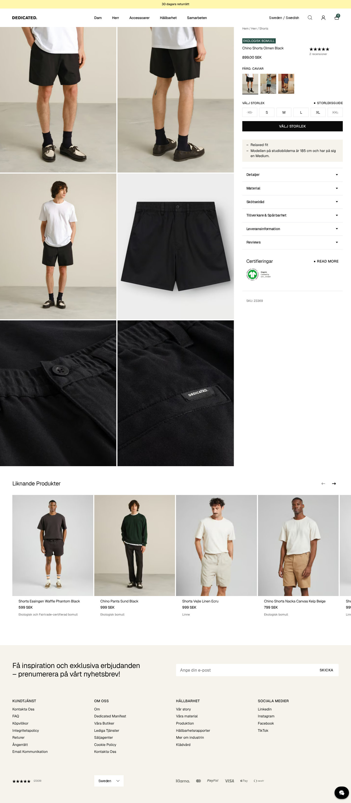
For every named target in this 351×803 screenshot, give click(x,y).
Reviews (253, 242)
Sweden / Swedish (284, 18)
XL (318, 112)
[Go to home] (52, 17)
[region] (175, 557)
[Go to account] (323, 18)
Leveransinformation (263, 229)
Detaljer (253, 174)
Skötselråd (255, 202)
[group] (52, 557)
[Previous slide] (323, 484)
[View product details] (52, 606)
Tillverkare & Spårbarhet (266, 215)
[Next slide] (333, 484)
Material (253, 188)
